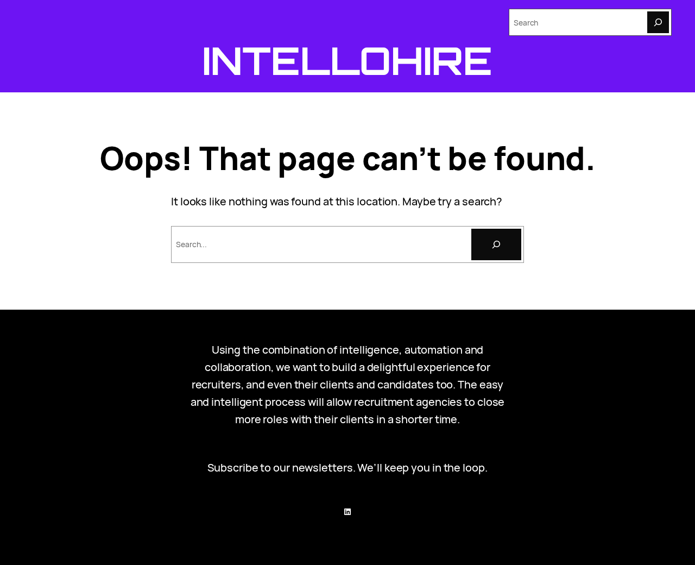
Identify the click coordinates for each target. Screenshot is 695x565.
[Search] (658, 22)
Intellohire (347, 60)
